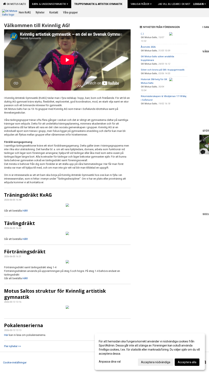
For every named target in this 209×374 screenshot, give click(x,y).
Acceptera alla (187, 362)
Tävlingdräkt (19, 223)
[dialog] (150, 351)
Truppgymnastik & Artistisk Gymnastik (98, 4)
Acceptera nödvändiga (155, 362)
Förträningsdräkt (25, 251)
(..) (142, 33)
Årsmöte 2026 (148, 47)
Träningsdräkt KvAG (28, 195)
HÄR (25, 210)
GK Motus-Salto (16, 4)
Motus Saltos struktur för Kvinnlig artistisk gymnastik (55, 294)
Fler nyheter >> (12, 346)
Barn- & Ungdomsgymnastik (49, 4)
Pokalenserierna (23, 325)
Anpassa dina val (110, 361)
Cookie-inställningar (15, 362)
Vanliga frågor (140, 4)
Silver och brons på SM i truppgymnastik (163, 69)
